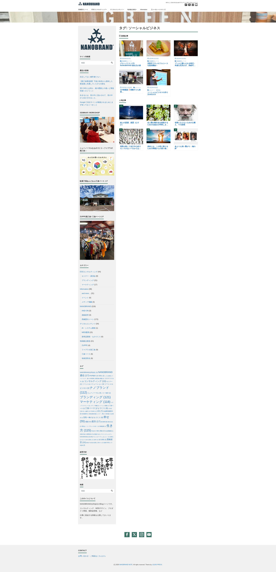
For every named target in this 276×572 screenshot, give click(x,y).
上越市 (87, 411)
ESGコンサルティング (99, 9)
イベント (85, 298)
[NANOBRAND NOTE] (89, 3)
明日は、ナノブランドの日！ (90, 426)
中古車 (93, 411)
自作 (96, 439)
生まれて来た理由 (98, 431)
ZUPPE (85, 345)
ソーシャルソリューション (93, 384)
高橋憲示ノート (83, 9)
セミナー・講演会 (89, 276)
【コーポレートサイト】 (158, 9)
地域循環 (85, 413)
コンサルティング (95, 381)
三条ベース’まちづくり (96, 408)
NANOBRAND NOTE (126, 564)
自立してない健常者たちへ (90, 77)
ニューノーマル (94, 393)
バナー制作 (106, 393)
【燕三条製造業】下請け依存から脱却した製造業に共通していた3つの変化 (96, 82)
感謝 (88, 422)
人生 (99, 411)
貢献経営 (85, 315)
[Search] (112, 63)
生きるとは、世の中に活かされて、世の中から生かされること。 (96, 96)
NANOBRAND (85, 306)
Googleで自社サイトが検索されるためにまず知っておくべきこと (96, 103)
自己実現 (102, 439)
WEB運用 (85, 332)
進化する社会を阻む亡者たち (95, 442)
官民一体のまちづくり (93, 417)
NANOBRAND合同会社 (89, 372)
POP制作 (94, 376)
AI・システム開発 (88, 328)
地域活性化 (86, 358)
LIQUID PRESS (157, 564)
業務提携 (103, 426)
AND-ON (85, 311)
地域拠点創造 (131, 9)
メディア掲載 (87, 302)
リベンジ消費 (104, 405)
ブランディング (88, 280)
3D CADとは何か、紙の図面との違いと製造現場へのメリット (97, 89)
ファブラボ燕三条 (89, 350)
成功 (96, 421)
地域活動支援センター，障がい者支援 (100, 413)
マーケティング (88, 285)
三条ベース (86, 354)
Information (143, 9)
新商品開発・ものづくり (91, 337)
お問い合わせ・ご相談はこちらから (92, 556)
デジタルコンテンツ (116, 9)
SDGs (101, 376)
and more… (86, 293)
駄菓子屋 (107, 442)
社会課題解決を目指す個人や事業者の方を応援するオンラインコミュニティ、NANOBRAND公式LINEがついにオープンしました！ (96, 433)
